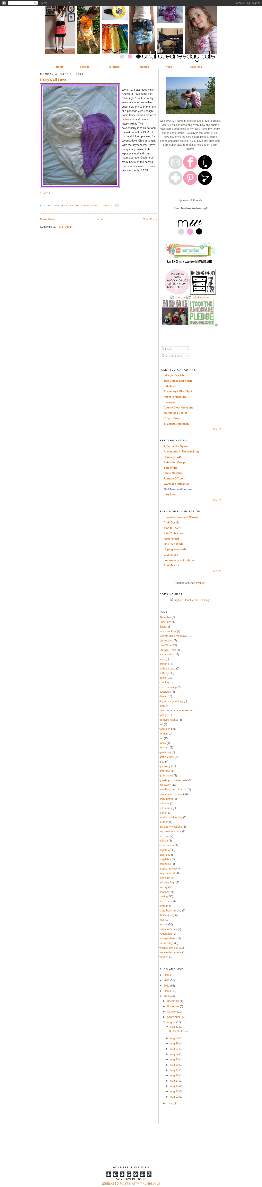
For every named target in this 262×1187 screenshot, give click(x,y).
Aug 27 (174, 1048)
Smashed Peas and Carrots (181, 517)
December (173, 1000)
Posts (168, 349)
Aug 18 (174, 1075)
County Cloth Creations (178, 407)
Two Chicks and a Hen (178, 380)
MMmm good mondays (173, 635)
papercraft (165, 850)
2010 (167, 990)
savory (163, 887)
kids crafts (165, 808)
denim (163, 696)
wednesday (166, 943)
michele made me (175, 396)
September (174, 1016)
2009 (167, 996)
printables (165, 863)
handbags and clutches (173, 789)
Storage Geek (167, 649)
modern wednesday (170, 817)
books (163, 677)
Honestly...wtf (172, 457)
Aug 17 (174, 1080)
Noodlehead (171, 538)
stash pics (165, 901)
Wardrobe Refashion (177, 483)
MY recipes (166, 640)
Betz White (170, 467)
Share (44, 193)
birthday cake (167, 668)
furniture (164, 747)
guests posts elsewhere (173, 780)
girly (161, 761)
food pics (164, 728)
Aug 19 (174, 1070)
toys (162, 919)
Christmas (165, 621)
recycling (164, 877)
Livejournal (128, 119)
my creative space (170, 831)
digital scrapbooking (171, 701)
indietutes (170, 386)
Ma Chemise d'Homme (178, 489)
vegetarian (165, 933)
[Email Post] (116, 206)
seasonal (164, 891)
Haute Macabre (173, 473)
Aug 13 (174, 1091)
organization (166, 845)
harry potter (166, 798)
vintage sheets (168, 938)
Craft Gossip (172, 522)
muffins (163, 822)
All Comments (173, 356)
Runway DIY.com (174, 478)
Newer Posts (47, 219)
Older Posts (150, 219)
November (173, 1006)
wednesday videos (170, 952)
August (171, 1022)
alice (162, 659)
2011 (167, 985)
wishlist (163, 957)
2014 (167, 975)
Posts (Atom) (64, 226)
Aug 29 (174, 1038)
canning (164, 682)
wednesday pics (168, 947)
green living (166, 775)
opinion (163, 840)
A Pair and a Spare (175, 446)
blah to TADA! (172, 527)
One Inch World (174, 544)
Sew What (165, 645)
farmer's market (168, 719)
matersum (170, 402)
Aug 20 (174, 1064)
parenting (164, 854)
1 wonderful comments (97, 206)
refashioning (166, 882)
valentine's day (168, 929)
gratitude (164, 770)
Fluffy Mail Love (53, 80)
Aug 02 (174, 1096)
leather (163, 812)
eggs (162, 705)
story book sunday (170, 910)
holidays (164, 803)
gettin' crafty (166, 756)
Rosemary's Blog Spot (178, 391)
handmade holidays (170, 794)
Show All (217, 429)
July (170, 1103)
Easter (163, 626)
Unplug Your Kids (175, 549)
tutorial (163, 924)
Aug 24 (174, 1054)
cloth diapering (168, 687)
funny (162, 743)
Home (99, 219)
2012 (167, 980)
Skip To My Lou (174, 533)
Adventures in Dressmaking (181, 451)
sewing (163, 896)
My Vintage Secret (175, 412)
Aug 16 (174, 1086)
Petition (200, 582)
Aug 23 (174, 1059)
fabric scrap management (174, 710)
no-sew (163, 836)
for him (163, 733)
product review (168, 868)
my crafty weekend (170, 826)
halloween (165, 784)
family (163, 715)
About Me (165, 617)
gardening (165, 752)
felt (161, 724)
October (172, 1011)
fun (161, 738)
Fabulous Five (167, 631)
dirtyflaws (170, 494)
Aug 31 (174, 1026)
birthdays (164, 673)
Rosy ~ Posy (172, 418)
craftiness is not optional (179, 560)
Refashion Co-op (174, 462)
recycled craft (167, 873)
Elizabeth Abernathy (176, 423)
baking (163, 663)
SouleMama (171, 565)
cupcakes (165, 691)
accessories (166, 654)
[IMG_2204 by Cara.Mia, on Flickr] (190, 112)
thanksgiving (166, 915)
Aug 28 (174, 1043)
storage (163, 905)
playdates (165, 859)
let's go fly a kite (174, 375)
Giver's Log (171, 554)
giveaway (165, 766)
